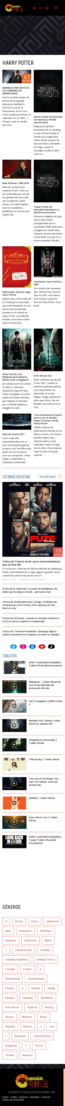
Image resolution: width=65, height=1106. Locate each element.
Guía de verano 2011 (13, 434)
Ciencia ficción (23, 950)
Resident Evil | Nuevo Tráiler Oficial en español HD (44, 722)
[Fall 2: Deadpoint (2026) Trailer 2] (14, 706)
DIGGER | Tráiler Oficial (41, 798)
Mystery (10, 1026)
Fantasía (28, 998)
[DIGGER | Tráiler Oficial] (14, 803)
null (52, 1026)
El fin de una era (43, 375)
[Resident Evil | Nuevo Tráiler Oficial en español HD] (14, 725)
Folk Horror (12, 1007)
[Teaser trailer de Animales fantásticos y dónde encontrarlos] (48, 181)
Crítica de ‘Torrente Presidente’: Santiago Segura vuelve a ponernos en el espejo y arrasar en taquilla (30, 633)
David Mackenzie (38, 579)
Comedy (10, 969)
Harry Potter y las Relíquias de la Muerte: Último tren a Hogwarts (15, 377)
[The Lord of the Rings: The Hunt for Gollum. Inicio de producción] (14, 783)
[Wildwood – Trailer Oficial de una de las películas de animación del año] (14, 686)
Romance (20, 1036)
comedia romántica (16, 959)
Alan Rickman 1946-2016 (15, 183)
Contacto (45, 1097)
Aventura (10, 940)
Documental (12, 978)
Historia (32, 1007)
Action (34, 921)
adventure (53, 921)
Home (5, 1097)
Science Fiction (42, 1036)
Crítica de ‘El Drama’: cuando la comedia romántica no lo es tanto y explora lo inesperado (30, 620)
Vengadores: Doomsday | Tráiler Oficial (43, 741)
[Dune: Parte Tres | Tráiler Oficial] (14, 822)
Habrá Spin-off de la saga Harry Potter (16, 293)
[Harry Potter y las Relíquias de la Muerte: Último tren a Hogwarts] (16, 349)
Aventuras (30, 940)
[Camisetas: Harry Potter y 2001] (48, 261)
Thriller (9, 1055)
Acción (13, 579)
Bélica (48, 940)
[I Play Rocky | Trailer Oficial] (14, 764)
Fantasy (10, 998)
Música (27, 1026)
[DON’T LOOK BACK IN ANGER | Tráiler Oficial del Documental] (14, 667)
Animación (25, 931)
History (49, 1007)
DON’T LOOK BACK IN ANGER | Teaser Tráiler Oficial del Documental (45, 840)
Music (43, 1017)
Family (51, 988)
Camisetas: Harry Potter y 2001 (48, 283)
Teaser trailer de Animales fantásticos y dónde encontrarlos (46, 209)
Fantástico (47, 998)
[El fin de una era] (48, 350)
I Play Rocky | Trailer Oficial (44, 759)
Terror (39, 1045)
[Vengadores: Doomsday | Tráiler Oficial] (14, 744)
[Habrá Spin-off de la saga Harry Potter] (16, 266)
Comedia (45, 950)
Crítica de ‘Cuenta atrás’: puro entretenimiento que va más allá (31, 563)
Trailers (14, 1097)
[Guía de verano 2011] (16, 422)
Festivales (34, 1097)
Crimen (27, 969)
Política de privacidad (13, 1100)
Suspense (11, 1045)
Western (27, 1055)
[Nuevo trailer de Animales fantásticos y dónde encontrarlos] (48, 91)
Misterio (27, 1017)
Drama (9, 988)
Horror (9, 1017)
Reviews (23, 1097)
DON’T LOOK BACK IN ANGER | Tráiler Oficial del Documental (46, 664)
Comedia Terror (45, 959)
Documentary (36, 978)
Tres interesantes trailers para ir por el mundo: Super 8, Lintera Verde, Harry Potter (48, 419)
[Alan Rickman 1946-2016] (16, 169)
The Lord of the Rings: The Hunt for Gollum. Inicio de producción (43, 781)
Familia (35, 988)
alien (8, 931)
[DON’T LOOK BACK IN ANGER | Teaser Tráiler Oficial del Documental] (14, 841)
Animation (46, 931)
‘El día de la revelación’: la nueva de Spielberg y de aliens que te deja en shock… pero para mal (29, 590)
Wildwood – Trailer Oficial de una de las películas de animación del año (44, 685)
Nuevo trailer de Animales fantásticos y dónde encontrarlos (48, 119)
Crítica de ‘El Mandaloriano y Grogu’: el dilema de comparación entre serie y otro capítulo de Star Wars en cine (29, 605)
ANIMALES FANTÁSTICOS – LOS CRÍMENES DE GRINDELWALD (16, 90)
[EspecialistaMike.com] (14, 11)
